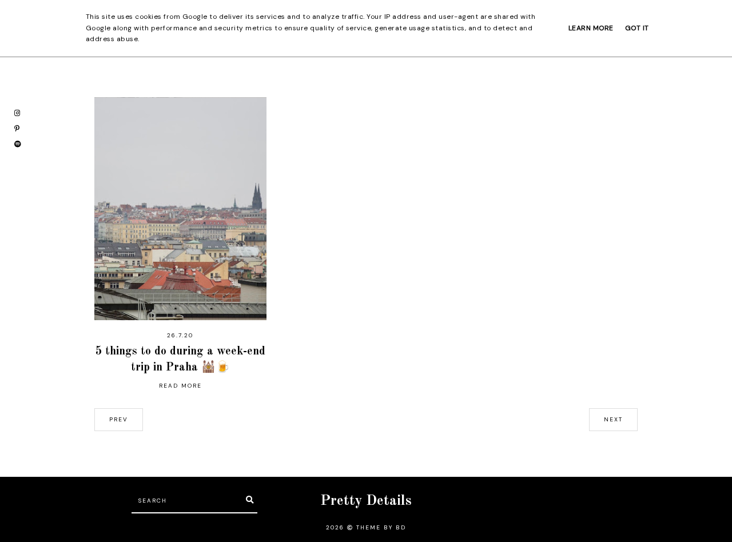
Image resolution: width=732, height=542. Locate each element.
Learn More (591, 28)
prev (118, 419)
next (613, 419)
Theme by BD (381, 527)
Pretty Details (366, 501)
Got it (637, 28)
